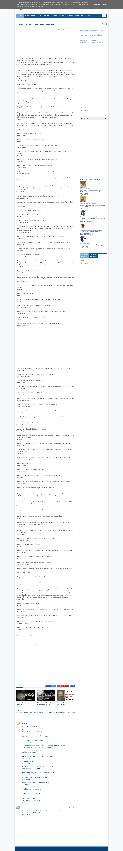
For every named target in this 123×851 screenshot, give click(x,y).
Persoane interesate (93, 255)
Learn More (97, 4)
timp (72, 29)
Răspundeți (24, 802)
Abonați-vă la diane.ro (84, 255)
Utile (89, 15)
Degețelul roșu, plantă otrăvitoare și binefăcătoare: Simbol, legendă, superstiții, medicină (91, 35)
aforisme (27, 29)
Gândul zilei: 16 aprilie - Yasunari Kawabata (44, 703)
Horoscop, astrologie (31, 15)
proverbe (60, 29)
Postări (84, 107)
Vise (40, 15)
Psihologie (70, 15)
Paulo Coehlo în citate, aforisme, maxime (29, 644)
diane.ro (26, 848)
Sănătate (83, 15)
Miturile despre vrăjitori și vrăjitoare (90, 217)
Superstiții (54, 15)
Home (21, 15)
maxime (49, 29)
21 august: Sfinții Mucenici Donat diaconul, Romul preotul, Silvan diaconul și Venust (91, 189)
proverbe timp (66, 29)
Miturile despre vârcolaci (86, 243)
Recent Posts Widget (83, 250)
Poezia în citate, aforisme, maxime (26, 640)
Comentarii (85, 110)
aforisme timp (33, 29)
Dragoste (61, 15)
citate (38, 29)
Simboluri (46, 15)
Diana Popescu (25, 723)
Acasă (17, 21)
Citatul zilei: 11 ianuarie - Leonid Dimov (65, 703)
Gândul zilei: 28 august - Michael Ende (24, 703)
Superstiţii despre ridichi (86, 38)
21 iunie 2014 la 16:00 (69, 807)
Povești (77, 15)
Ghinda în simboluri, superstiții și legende (91, 230)
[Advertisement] (31, 44)
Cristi (23, 808)
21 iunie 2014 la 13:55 (69, 723)
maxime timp (54, 29)
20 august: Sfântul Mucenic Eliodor (89, 203)
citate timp (43, 29)
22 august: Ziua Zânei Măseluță (88, 40)
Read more (90, 195)
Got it (104, 4)
